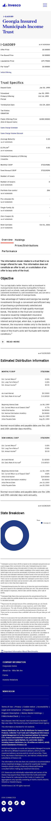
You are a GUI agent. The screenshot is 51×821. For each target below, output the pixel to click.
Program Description (10, 713)
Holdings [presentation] (20, 240)
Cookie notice (29, 707)
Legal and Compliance (11, 710)
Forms (5, 675)
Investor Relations (10, 680)
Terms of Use (7, 707)
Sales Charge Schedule (9, 128)
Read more (13, 342)
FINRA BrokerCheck (10, 716)
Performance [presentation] (9, 251)
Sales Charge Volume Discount (12, 133)
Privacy (18, 707)
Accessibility (42, 707)
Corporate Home (10, 666)
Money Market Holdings (32, 713)
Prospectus (28, 710)
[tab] (7, 240)
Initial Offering (6, 72)
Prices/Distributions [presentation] (26, 245)
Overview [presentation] (7, 239)
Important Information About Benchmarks (20, 651)
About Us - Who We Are (12, 671)
